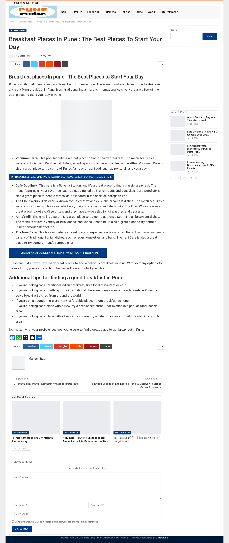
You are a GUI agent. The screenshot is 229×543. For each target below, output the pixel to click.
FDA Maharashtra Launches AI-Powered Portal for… (199, 148)
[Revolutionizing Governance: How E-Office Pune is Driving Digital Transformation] (177, 166)
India (64, 12)
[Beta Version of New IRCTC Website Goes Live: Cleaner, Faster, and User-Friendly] (177, 135)
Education (93, 12)
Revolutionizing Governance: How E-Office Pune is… (201, 165)
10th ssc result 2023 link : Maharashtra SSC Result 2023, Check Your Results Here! (61, 176)
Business (110, 12)
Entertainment (169, 12)
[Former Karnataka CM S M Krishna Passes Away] (36, 417)
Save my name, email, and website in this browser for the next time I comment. (56, 522)
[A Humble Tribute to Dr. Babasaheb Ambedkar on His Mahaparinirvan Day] (87, 417)
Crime (139, 12)
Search (174, 30)
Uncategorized (17, 31)
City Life (77, 12)
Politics (125, 12)
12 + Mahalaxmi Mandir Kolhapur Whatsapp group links (58, 253)
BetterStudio (162, 537)
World (151, 12)
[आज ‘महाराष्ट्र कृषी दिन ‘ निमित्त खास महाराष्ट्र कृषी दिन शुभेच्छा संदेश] (137, 417)
